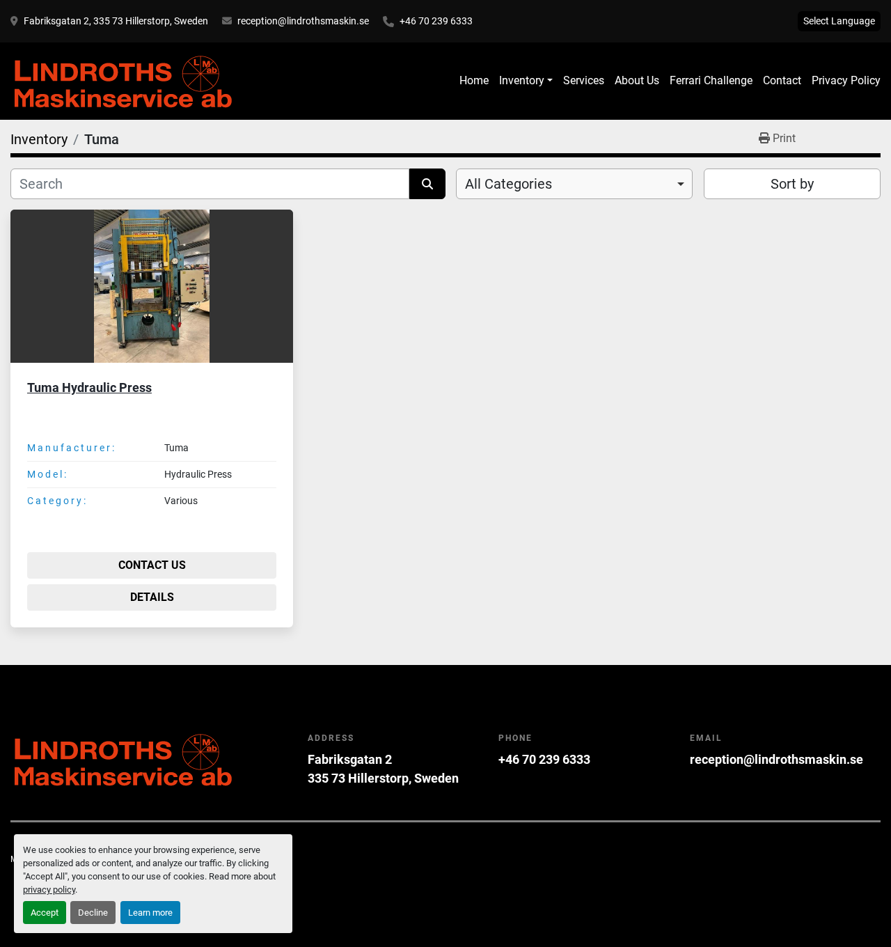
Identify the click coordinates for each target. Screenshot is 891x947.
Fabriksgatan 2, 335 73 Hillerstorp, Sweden (116, 20)
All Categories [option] (508, 183)
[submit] (427, 184)
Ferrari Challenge (711, 80)
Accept (44, 912)
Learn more (150, 912)
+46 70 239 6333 (436, 20)
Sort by (792, 183)
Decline (93, 912)
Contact (782, 80)
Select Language (839, 20)
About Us (637, 80)
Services (583, 80)
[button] (526, 80)
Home (474, 80)
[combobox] (574, 184)
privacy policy (49, 889)
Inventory (521, 80)
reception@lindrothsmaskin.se (303, 20)
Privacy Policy (846, 80)
